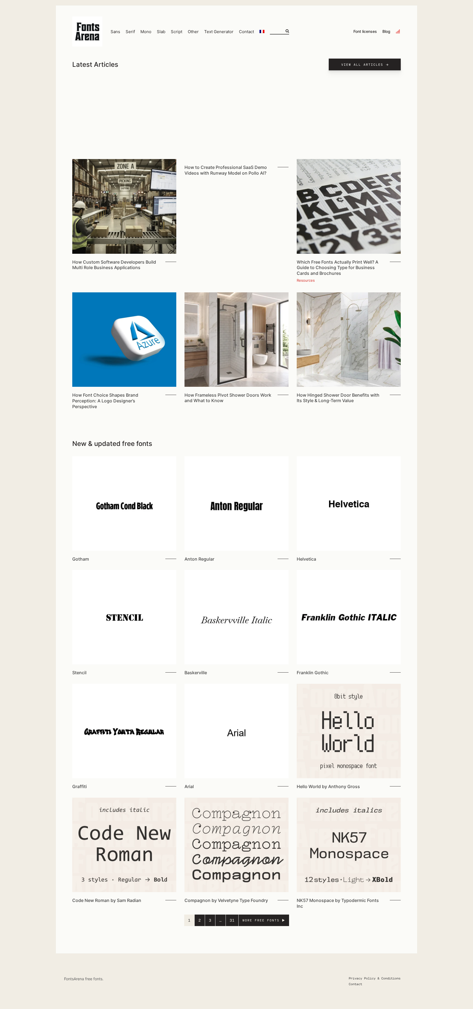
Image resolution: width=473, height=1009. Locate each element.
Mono (145, 31)
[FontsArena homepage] (87, 31)
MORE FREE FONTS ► (264, 920)
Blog (386, 31)
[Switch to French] (261, 31)
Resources (306, 280)
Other (193, 31)
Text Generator (218, 31)
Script (176, 31)
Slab (161, 31)
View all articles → (365, 64)
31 (232, 920)
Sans (115, 31)
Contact (246, 31)
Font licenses (365, 31)
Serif (130, 31)
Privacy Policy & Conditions (374, 978)
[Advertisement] (236, 118)
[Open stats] (398, 31)
